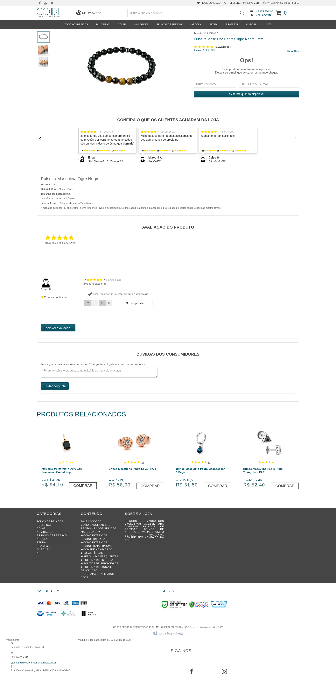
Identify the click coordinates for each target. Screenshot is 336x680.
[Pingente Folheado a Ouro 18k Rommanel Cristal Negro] (66, 457)
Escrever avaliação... (58, 328)
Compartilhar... (138, 303)
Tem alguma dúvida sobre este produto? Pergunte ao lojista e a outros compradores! (93, 364)
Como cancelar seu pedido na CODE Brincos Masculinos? (98, 528)
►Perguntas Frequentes (99, 556)
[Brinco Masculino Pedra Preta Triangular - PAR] (268, 457)
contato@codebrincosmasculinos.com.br (34, 662)
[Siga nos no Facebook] (40, 3)
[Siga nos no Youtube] (45, 3)
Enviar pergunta (55, 386)
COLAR (41, 528)
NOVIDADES (44, 532)
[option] (108, 145)
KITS (40, 553)
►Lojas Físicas (92, 553)
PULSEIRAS (210, 33)
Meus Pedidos (264, 11)
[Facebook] (192, 672)
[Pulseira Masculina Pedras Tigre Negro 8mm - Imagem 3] (43, 62)
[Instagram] (224, 672)
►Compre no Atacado (96, 549)
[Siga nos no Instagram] (51, 3)
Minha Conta (263, 15)
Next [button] (297, 138)
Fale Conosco (211, 3)
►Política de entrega (97, 560)
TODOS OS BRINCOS (50, 521)
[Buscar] (242, 13)
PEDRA (41, 542)
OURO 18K (43, 549)
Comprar (83, 486)
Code (296, 51)
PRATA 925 (43, 546)
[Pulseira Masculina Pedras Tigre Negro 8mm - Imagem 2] (43, 49)
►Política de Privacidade (99, 563)
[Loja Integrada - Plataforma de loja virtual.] (168, 633)
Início (199, 33)
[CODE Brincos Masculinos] (50, 12)
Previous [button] (39, 138)
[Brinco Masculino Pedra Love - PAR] (134, 457)
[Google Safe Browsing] (198, 604)
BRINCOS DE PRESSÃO (52, 535)
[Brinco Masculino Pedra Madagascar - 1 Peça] (201, 457)
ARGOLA (42, 539)
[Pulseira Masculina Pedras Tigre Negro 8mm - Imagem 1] (43, 37)
